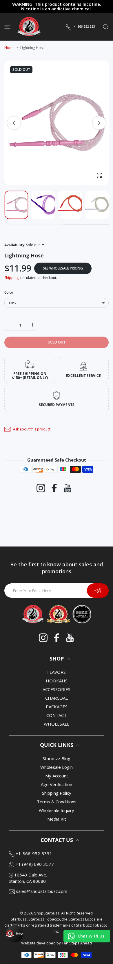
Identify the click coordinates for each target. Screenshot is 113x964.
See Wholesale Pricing (63, 268)
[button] (99, 123)
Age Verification (56, 784)
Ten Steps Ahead (77, 943)
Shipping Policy (56, 793)
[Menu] (7, 26)
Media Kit (56, 819)
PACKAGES (57, 706)
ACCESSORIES (56, 689)
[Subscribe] (98, 590)
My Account (56, 776)
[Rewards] (14, 933)
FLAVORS (56, 672)
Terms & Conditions (56, 801)
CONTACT (56, 715)
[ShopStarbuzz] (29, 26)
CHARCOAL (56, 698)
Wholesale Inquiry (56, 810)
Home (9, 47)
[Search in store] (106, 26)
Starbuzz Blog (56, 758)
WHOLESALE (57, 724)
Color (8, 292)
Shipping (11, 278)
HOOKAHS (57, 681)
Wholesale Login (56, 767)
